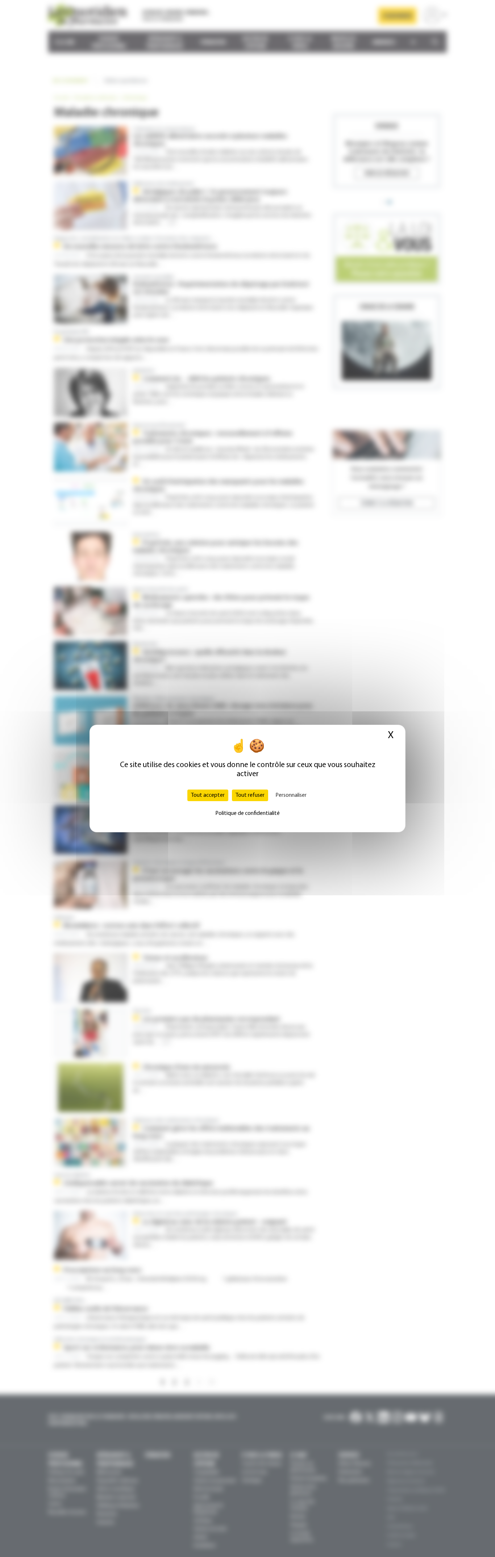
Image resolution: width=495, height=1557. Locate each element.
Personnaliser (291, 795)
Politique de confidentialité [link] (247, 813)
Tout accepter (208, 795)
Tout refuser (250, 795)
